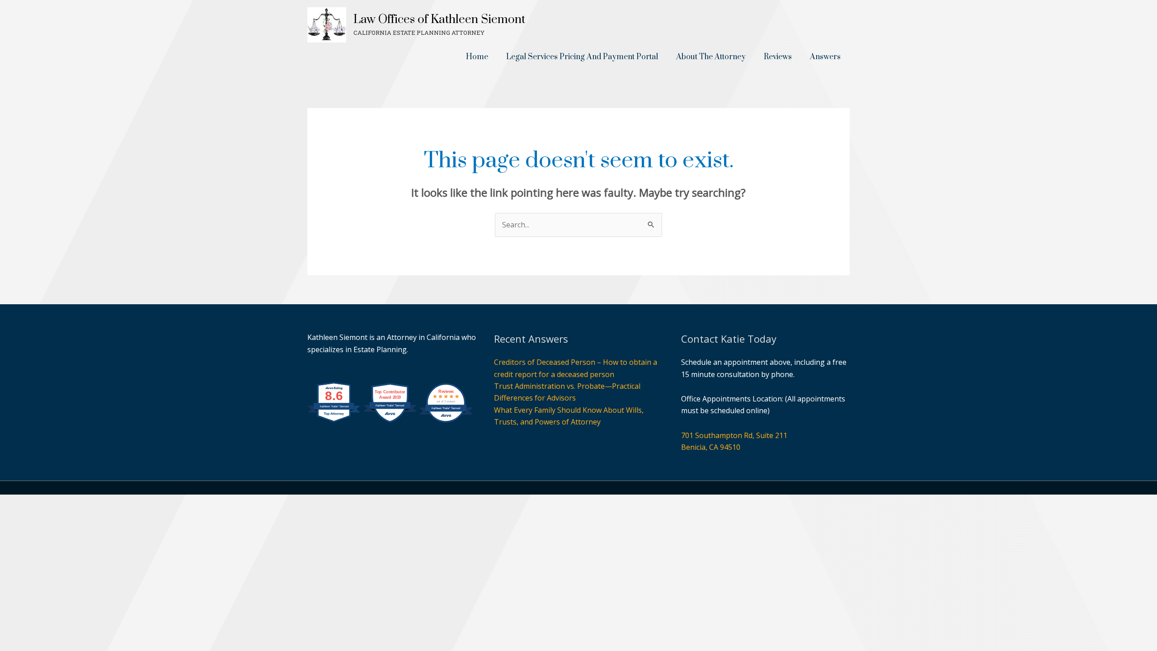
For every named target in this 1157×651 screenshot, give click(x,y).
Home (477, 57)
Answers (825, 57)
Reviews (778, 57)
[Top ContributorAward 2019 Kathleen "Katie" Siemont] (390, 427)
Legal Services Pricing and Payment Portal (582, 57)
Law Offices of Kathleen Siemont (439, 19)
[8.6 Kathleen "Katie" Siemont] (334, 427)
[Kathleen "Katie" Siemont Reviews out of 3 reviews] (446, 427)
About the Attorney (711, 57)
